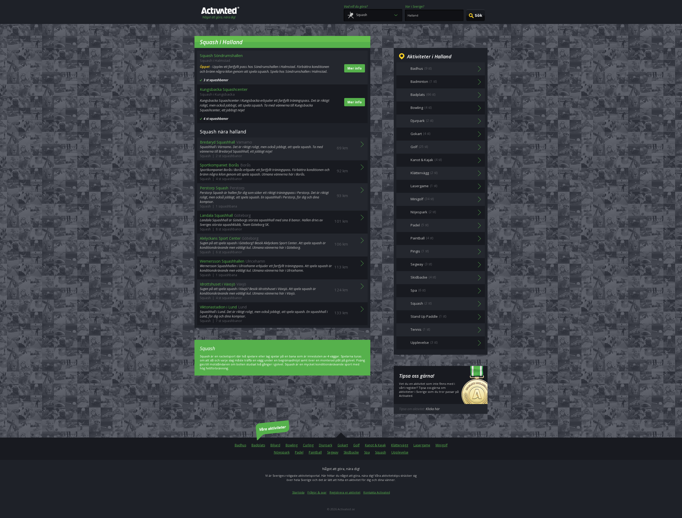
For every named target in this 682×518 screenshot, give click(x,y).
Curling (308, 445)
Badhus (240, 445)
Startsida (298, 492)
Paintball (315, 452)
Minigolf (442, 445)
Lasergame (421, 445)
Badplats (258, 445)
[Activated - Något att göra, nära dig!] (220, 13)
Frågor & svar (317, 492)
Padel (299, 452)
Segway (332, 452)
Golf (356, 445)
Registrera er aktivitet (345, 492)
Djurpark (325, 445)
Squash (380, 452)
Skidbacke (351, 452)
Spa (367, 452)
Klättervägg (399, 445)
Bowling (292, 445)
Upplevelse (399, 452)
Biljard (275, 445)
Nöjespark (282, 452)
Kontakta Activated (376, 492)
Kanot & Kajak (375, 445)
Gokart (343, 445)
